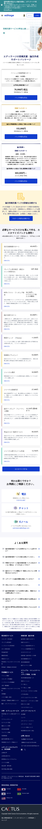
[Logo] (9, 16)
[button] (24, 14)
